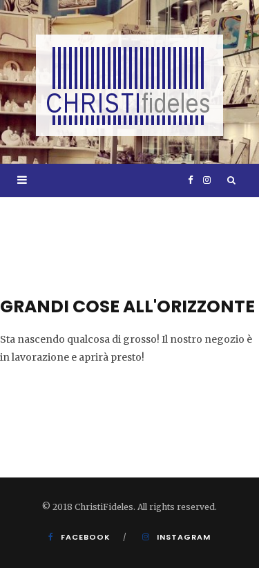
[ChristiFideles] (129, 85)
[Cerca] (231, 180)
